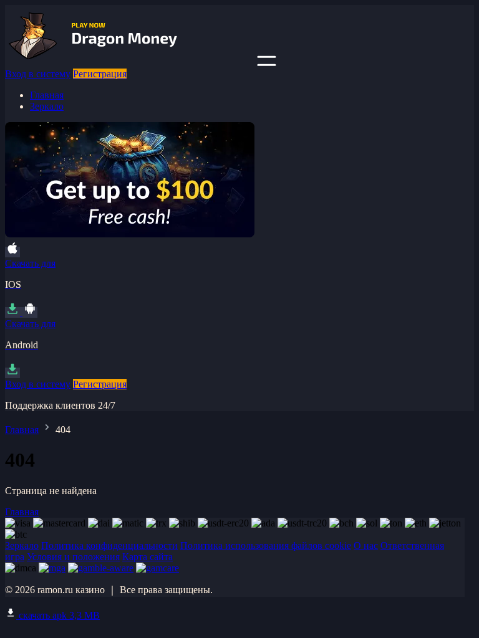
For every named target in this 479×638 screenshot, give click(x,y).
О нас (366, 545)
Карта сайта (147, 556)
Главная (47, 95)
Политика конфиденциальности (109, 545)
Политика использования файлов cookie (265, 545)
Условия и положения (73, 556)
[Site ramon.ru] (129, 62)
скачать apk (58, 615)
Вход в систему (37, 74)
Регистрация (100, 74)
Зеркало (47, 106)
